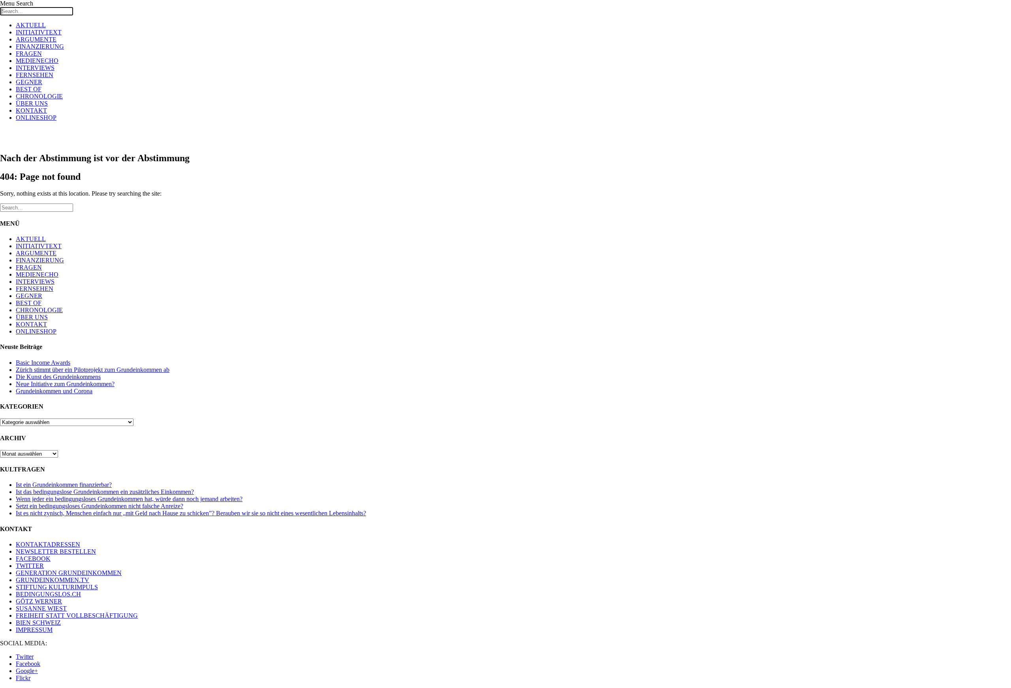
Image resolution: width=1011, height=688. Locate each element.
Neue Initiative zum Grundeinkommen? (65, 384)
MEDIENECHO (37, 60)
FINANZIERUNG (40, 46)
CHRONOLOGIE (39, 96)
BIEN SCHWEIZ (38, 622)
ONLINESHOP (36, 117)
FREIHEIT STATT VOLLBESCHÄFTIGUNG (77, 615)
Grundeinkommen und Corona (54, 391)
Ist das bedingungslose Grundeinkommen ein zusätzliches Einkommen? (105, 491)
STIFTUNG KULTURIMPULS (57, 587)
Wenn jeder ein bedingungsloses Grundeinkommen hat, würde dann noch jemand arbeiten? (129, 499)
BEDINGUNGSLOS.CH (48, 594)
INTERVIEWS (35, 67)
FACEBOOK (33, 558)
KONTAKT (31, 110)
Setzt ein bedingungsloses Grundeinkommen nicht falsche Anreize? (99, 506)
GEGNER (29, 82)
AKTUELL (31, 25)
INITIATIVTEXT (39, 32)
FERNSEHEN (34, 75)
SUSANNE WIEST (41, 608)
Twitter (25, 656)
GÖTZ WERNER (39, 601)
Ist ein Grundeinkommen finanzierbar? (64, 484)
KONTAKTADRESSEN (48, 544)
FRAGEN (29, 53)
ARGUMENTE (36, 39)
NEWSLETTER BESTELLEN (56, 551)
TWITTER (30, 565)
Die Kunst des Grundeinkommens (58, 376)
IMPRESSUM (34, 629)
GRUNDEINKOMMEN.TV (52, 580)
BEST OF (28, 89)
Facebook (28, 663)
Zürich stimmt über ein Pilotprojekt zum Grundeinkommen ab (92, 369)
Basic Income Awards (43, 362)
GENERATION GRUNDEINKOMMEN (69, 572)
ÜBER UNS (32, 103)
